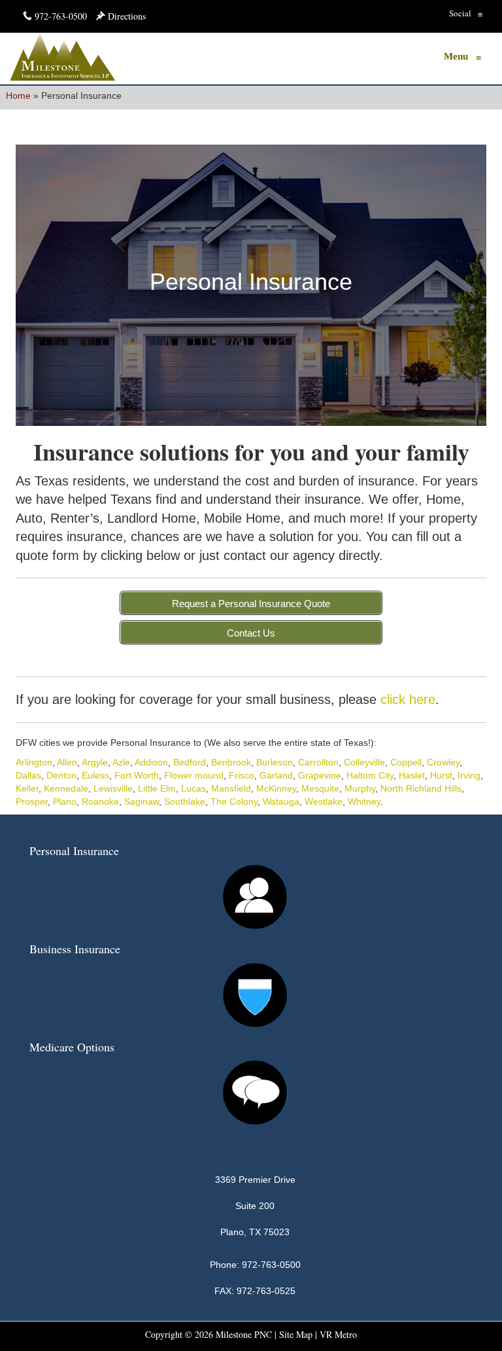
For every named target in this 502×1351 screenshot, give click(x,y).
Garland (276, 775)
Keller (27, 788)
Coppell (406, 762)
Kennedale (66, 788)
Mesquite (320, 788)
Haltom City (369, 775)
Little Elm (157, 788)
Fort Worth (136, 775)
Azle (121, 762)
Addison (151, 762)
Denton (61, 775)
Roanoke (100, 801)
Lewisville (113, 788)
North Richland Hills (420, 788)
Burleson (274, 762)
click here (407, 699)
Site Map (295, 1334)
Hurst (441, 775)
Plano (64, 801)
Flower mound (194, 775)
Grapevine (319, 775)
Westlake (324, 801)
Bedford (189, 762)
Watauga (281, 801)
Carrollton (318, 762)
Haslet (412, 775)
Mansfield (231, 788)
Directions (125, 16)
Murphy (359, 788)
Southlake (184, 801)
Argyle (95, 762)
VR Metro (338, 1334)
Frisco (241, 775)
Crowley (443, 762)
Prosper (32, 801)
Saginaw (141, 801)
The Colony (234, 801)
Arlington (34, 762)
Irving (469, 775)
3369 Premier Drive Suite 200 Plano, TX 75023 (255, 1205)
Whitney (364, 801)
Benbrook (231, 762)
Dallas (28, 775)
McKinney (276, 788)
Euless (95, 775)
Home (18, 95)
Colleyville (364, 762)
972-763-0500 (61, 16)
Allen (67, 762)
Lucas (193, 788)
